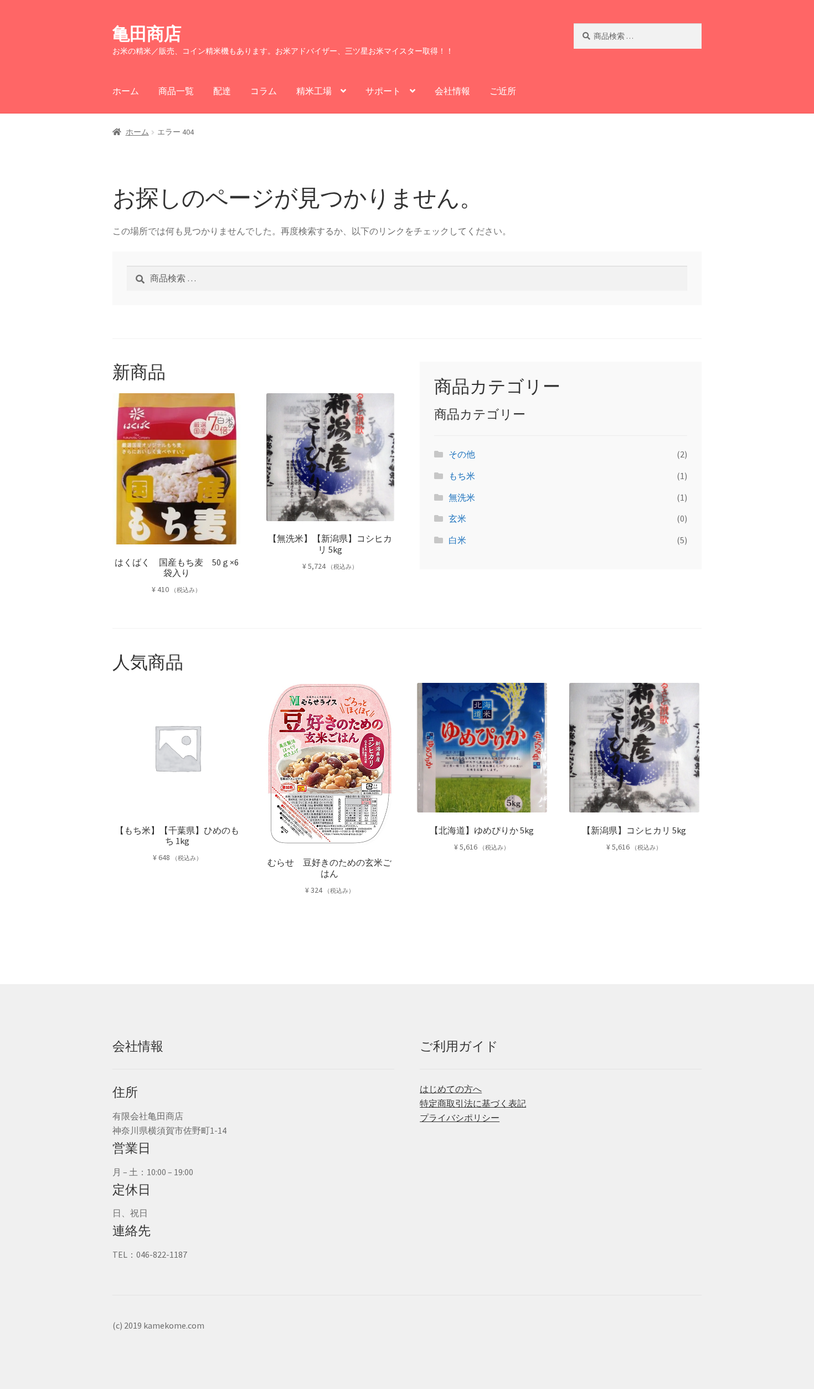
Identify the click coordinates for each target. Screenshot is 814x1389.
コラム (263, 90)
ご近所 (503, 90)
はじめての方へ (451, 1088)
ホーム (125, 90)
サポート (383, 90)
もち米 (462, 475)
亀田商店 (146, 34)
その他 (462, 454)
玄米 (457, 518)
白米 (457, 540)
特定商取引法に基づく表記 (473, 1103)
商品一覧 (176, 90)
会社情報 (452, 90)
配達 (222, 90)
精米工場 (314, 90)
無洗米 (462, 497)
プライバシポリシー (459, 1117)
